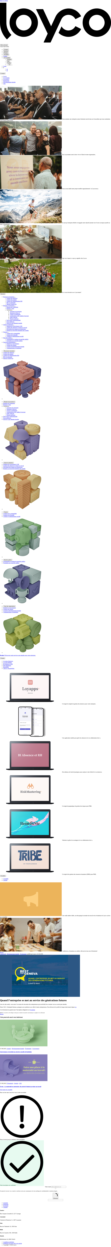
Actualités (6, 54)
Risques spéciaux (14, 318)
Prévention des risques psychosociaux (16, 329)
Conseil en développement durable (15, 346)
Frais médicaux (10, 321)
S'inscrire (55, 1198)
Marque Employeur (11, 304)
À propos (6, 49)
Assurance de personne (16, 311)
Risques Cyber (10, 308)
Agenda (9, 1048)
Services (6, 51)
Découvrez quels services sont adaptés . (18, 655)
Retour (1, 952)
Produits (6, 53)
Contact (5, 56)
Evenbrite (32, 1010)
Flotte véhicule (13, 317)
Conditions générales (8, 1242)
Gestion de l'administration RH (14, 301)
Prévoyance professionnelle (14, 320)
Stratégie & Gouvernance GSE (14, 326)
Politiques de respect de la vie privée (12, 1243)
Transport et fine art (15, 313)
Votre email (48, 1186)
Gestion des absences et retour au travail (17, 327)
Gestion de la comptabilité (13, 333)
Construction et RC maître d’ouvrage (19, 316)
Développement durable (13, 954)
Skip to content (4, 0)
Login (4, 66)
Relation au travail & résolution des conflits (18, 330)
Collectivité (3, 954)
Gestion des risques (11, 345)
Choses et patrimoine (15, 314)
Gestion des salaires (12, 299)
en (7, 69)
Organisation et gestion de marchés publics (17, 339)
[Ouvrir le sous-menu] (15, 297)
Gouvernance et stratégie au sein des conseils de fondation (16, 1052)
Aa (9, 64)
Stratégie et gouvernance (13, 343)
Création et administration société (15, 336)
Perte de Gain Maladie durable (14, 323)
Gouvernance (35, 1048)
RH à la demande (11, 302)
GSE (20, 1083)
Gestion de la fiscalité (12, 335)
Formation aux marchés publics (15, 340)
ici (75, 1007)
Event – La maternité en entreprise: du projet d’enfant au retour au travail (20, 1086)
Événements (23, 954)
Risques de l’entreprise (12, 307)
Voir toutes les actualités (6, 1089)
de (7, 70)
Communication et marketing (14, 348)
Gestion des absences (12, 298)
